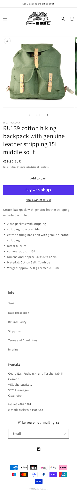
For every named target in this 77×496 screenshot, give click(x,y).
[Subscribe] (64, 434)
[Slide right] (47, 115)
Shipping (21, 167)
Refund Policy (17, 322)
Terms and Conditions (22, 340)
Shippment (15, 331)
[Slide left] (29, 115)
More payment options (38, 199)
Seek (11, 303)
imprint (13, 349)
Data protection (18, 313)
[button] (5, 18)
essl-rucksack (42, 489)
